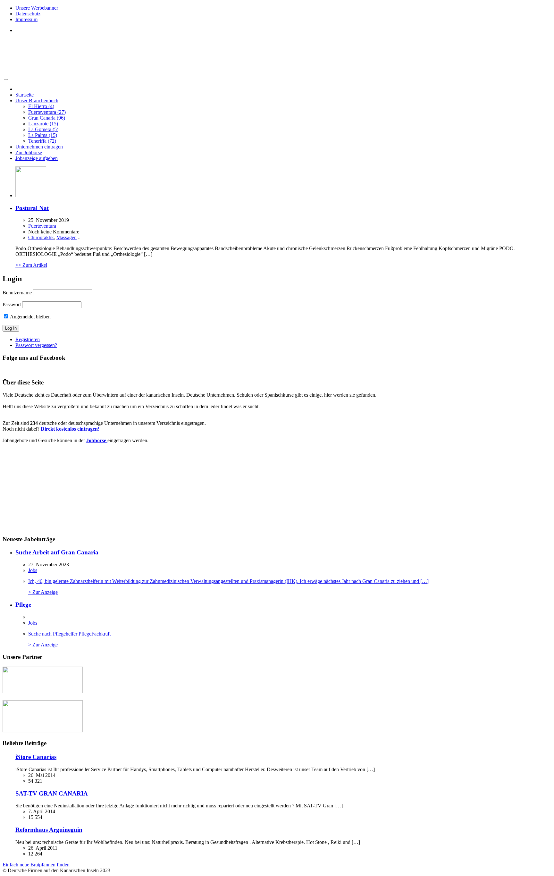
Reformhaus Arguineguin (48, 829)
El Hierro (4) (41, 106)
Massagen (66, 237)
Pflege (23, 604)
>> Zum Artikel (31, 265)
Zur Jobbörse (28, 152)
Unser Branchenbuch (36, 100)
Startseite (24, 94)
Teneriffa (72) (42, 141)
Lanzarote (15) (43, 123)
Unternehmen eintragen (39, 146)
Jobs (32, 570)
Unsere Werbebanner (36, 8)
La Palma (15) (42, 135)
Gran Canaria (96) (46, 118)
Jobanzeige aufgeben (36, 158)
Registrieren (27, 339)
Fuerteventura (42, 226)
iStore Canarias (35, 757)
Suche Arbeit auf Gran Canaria (56, 552)
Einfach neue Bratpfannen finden (36, 864)
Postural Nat (32, 208)
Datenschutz (27, 13)
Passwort (12, 304)
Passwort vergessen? (36, 345)
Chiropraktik (41, 237)
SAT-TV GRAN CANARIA (51, 793)
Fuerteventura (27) (47, 112)
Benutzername (17, 292)
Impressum (26, 19)
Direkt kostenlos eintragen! (70, 429)
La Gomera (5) (43, 129)
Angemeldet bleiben (30, 316)
